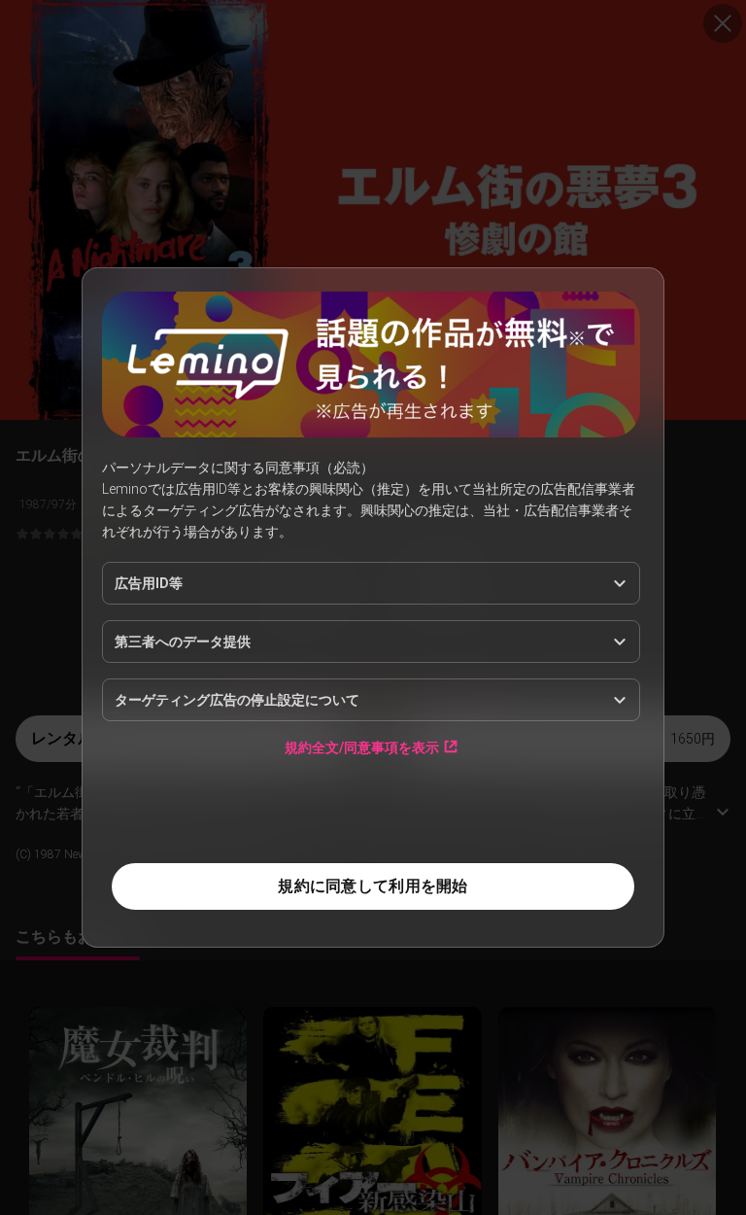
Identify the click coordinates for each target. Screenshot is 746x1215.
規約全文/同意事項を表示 (362, 747)
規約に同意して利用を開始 (372, 886)
